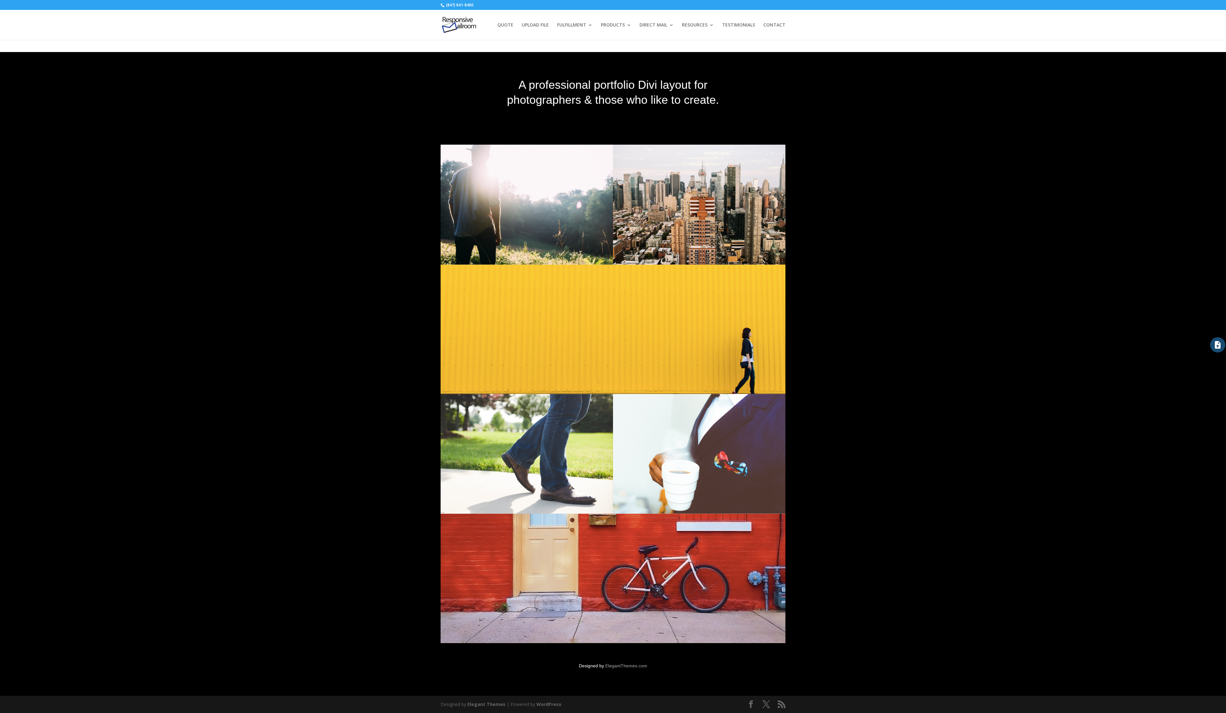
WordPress (548, 704)
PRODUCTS (613, 25)
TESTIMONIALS (738, 25)
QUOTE (505, 25)
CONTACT (774, 25)
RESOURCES (695, 25)
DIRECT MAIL (653, 25)
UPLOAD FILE (535, 25)
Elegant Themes (486, 704)
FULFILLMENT (571, 25)
